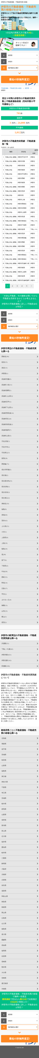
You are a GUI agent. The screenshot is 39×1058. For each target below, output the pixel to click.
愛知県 (4, 847)
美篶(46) (4, 515)
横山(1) (4, 617)
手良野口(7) (6, 453)
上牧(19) (4, 543)
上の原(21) (5, 526)
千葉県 (4, 787)
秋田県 (4, 760)
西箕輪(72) (5, 464)
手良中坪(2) (6, 447)
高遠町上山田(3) (7, 396)
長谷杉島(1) (6, 486)
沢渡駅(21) (5, 643)
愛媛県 (4, 940)
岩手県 (4, 749)
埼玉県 (4, 793)
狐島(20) (4, 549)
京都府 (4, 874)
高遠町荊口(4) (6, 419)
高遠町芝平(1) (6, 402)
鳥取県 (4, 902)
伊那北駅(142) (6, 660)
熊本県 (4, 967)
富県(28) (4, 458)
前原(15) (4, 362)
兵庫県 (4, 880)
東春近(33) (5, 503)
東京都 (4, 776)
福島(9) (4, 509)
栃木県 (4, 803)
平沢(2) (4, 594)
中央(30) (4, 571)
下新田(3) (5, 566)
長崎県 (4, 961)
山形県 (4, 765)
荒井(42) (4, 520)
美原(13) (4, 368)
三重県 (4, 858)
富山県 (4, 831)
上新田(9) (5, 537)
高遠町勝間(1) (6, 390)
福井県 (4, 842)
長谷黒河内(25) (7, 481)
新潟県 (4, 825)
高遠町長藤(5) (6, 379)
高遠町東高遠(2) (7, 424)
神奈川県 (5, 782)
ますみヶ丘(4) (6, 600)
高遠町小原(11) (7, 385)
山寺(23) (4, 611)
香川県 (4, 934)
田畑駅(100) (6, 666)
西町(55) (4, 577)
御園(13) (4, 605)
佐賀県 (4, 956)
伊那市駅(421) (6, 655)
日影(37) (4, 588)
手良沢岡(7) (6, 441)
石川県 (4, 836)
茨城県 (4, 798)
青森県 (4, 744)
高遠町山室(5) (6, 436)
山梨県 (4, 814)
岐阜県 (4, 853)
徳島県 (4, 929)
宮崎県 (4, 978)
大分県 (4, 972)
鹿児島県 (5, 983)
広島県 (4, 918)
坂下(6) (4, 560)
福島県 (4, 771)
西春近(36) (5, 356)
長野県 (4, 820)
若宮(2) (4, 622)
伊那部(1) (5, 373)
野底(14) (4, 583)
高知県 (4, 945)
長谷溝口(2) (6, 498)
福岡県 (4, 951)
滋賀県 (4, 891)
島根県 (4, 907)
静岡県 (4, 863)
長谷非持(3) (6, 492)
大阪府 (4, 869)
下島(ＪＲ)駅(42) (7, 649)
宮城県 (4, 754)
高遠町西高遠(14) (8, 413)
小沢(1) (4, 532)
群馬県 (4, 809)
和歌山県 (5, 896)
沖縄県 (4, 989)
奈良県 (4, 885)
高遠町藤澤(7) (6, 430)
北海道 (4, 738)
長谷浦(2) (5, 475)
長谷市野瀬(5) (6, 469)
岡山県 (4, 912)
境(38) (4, 554)
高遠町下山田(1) (7, 407)
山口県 (4, 923)
